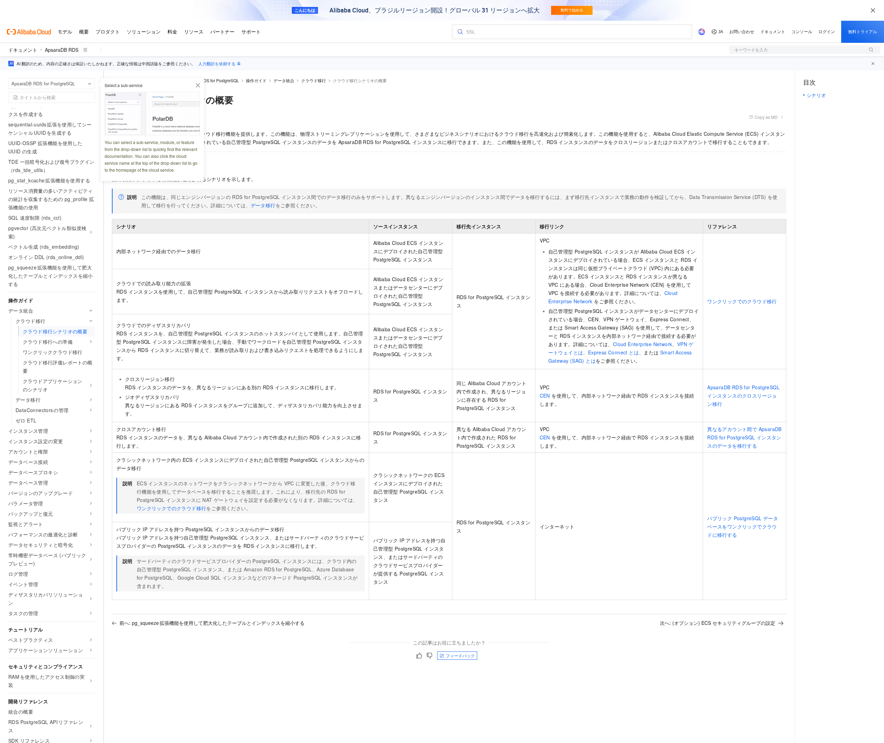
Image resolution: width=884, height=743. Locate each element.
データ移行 (263, 205)
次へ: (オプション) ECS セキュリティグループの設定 (717, 622)
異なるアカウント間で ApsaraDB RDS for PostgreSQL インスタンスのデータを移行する (744, 437)
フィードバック (460, 655)
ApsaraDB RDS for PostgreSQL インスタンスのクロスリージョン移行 (743, 395)
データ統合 (283, 80)
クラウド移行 (313, 80)
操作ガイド (256, 80)
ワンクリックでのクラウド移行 (742, 301)
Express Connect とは (613, 352)
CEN (545, 395)
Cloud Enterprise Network (642, 344)
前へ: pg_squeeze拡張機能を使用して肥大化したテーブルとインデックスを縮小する (212, 622)
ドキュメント (22, 49)
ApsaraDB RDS (61, 49)
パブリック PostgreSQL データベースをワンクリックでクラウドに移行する (742, 526)
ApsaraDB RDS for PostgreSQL (209, 80)
